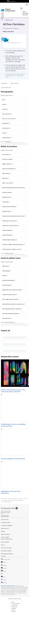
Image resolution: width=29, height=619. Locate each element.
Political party (5, 266)
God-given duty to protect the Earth (9, 225)
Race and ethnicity (6, 114)
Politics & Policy (4, 519)
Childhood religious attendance (9, 239)
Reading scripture (6, 197)
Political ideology (5, 270)
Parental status (5, 128)
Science (3, 545)
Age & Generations (5, 534)
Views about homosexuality (8, 280)
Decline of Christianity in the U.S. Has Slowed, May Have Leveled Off (13, 391)
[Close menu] (21, 8)
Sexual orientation (6, 137)
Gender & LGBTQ (5, 537)
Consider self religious (6, 230)
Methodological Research (7, 553)
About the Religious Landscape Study (13, 459)
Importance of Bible (6, 192)
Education (4, 109)
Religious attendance (6, 164)
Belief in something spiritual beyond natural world (13, 187)
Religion (3, 531)
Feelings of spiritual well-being (8, 206)
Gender (3, 104)
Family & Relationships (6, 539)
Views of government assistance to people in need (13, 304)
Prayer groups (5, 202)
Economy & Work (5, 542)
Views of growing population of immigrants (11, 308)
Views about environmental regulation (10, 313)
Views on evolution (6, 318)
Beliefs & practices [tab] (14, 83)
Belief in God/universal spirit (8, 168)
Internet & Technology (6, 548)
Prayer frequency (6, 154)
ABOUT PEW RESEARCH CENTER (7, 586)
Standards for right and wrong (8, 294)
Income (3, 133)
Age (3, 99)
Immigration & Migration (7, 525)
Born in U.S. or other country (8, 118)
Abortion (4, 275)
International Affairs (5, 522)
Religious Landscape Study (10, 10)
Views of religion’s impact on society (10, 299)
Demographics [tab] (4, 83)
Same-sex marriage (6, 285)
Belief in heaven (5, 173)
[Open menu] (26, 4)
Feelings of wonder (6, 211)
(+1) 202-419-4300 (5, 515)
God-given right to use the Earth (9, 220)
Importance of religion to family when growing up (12, 244)
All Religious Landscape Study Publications (10, 492)
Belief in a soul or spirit (7, 183)
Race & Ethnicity (5, 528)
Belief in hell (4, 178)
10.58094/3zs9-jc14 (7, 501)
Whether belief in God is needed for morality (11, 289)
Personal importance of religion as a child (11, 249)
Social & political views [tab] (6, 87)
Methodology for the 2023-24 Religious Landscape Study (13, 425)
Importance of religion (7, 159)
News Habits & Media (6, 550)
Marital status (5, 123)
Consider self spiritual (6, 235)
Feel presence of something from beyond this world (13, 216)
